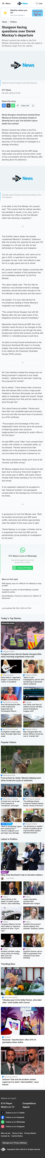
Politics (13, 22)
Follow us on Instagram (15, 1126)
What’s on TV (7, 1107)
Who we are (5, 1133)
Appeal (26, 1107)
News (4, 22)
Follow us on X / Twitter (15, 1113)
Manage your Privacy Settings (15, 1143)
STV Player (6, 1103)
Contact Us (5, 1136)
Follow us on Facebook (15, 1117)
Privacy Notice (30, 1133)
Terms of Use (17, 1133)
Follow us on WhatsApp (15, 1122)
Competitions (29, 1103)
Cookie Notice (17, 1136)
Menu (8, 3)
